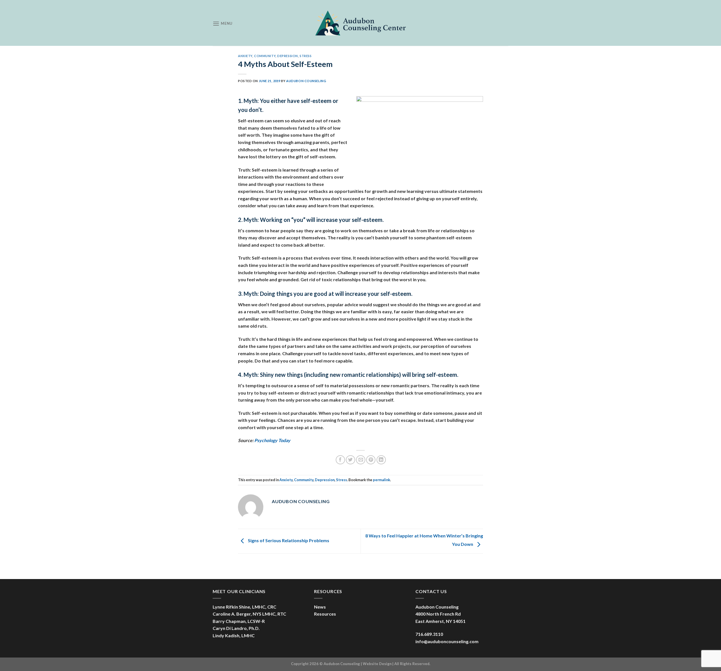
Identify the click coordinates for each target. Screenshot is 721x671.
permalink (381, 480)
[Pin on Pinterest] (370, 460)
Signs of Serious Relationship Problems (288, 540)
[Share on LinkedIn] (381, 460)
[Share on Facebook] (340, 460)
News (320, 606)
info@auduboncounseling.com (447, 641)
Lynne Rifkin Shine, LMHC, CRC (244, 606)
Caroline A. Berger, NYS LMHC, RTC (249, 613)
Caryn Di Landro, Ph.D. (236, 628)
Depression (287, 56)
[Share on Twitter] (350, 460)
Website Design (377, 663)
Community (264, 56)
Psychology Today (272, 440)
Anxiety (245, 56)
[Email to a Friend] (360, 460)
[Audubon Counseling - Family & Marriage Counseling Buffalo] (360, 23)
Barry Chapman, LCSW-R (239, 621)
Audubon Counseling (306, 81)
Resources (325, 613)
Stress (305, 56)
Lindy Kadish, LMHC (234, 635)
